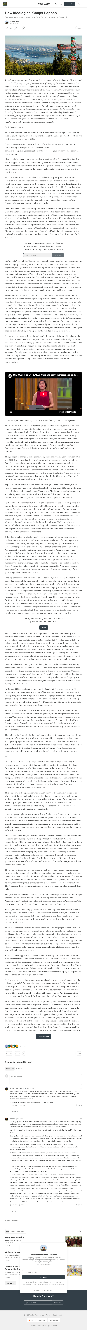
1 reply (14, 1211)
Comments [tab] (10, 1069)
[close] (64, 1245)
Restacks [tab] (19, 1069)
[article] (43, 1241)
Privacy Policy (59, 1284)
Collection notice (57, 1315)
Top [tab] (7, 1231)
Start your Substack (38, 1320)
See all (9, 1283)
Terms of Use (54, 1282)
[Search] (56, 4)
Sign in (80, 4)
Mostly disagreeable (17, 1088)
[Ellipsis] (81, 1088)
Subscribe (69, 4)
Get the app (54, 1320)
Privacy (42, 1315)
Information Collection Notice (43, 1284)
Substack (33, 1326)
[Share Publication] (61, 4)
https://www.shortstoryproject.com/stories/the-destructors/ (31, 1102)
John (11, 1119)
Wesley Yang (14, 21)
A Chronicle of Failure (13, 1240)
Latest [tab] (13, 1231)
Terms (48, 1315)
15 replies (15, 1111)
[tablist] (14, 1069)
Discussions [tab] (21, 1231)
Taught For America (14, 1237)
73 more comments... (12, 1221)
